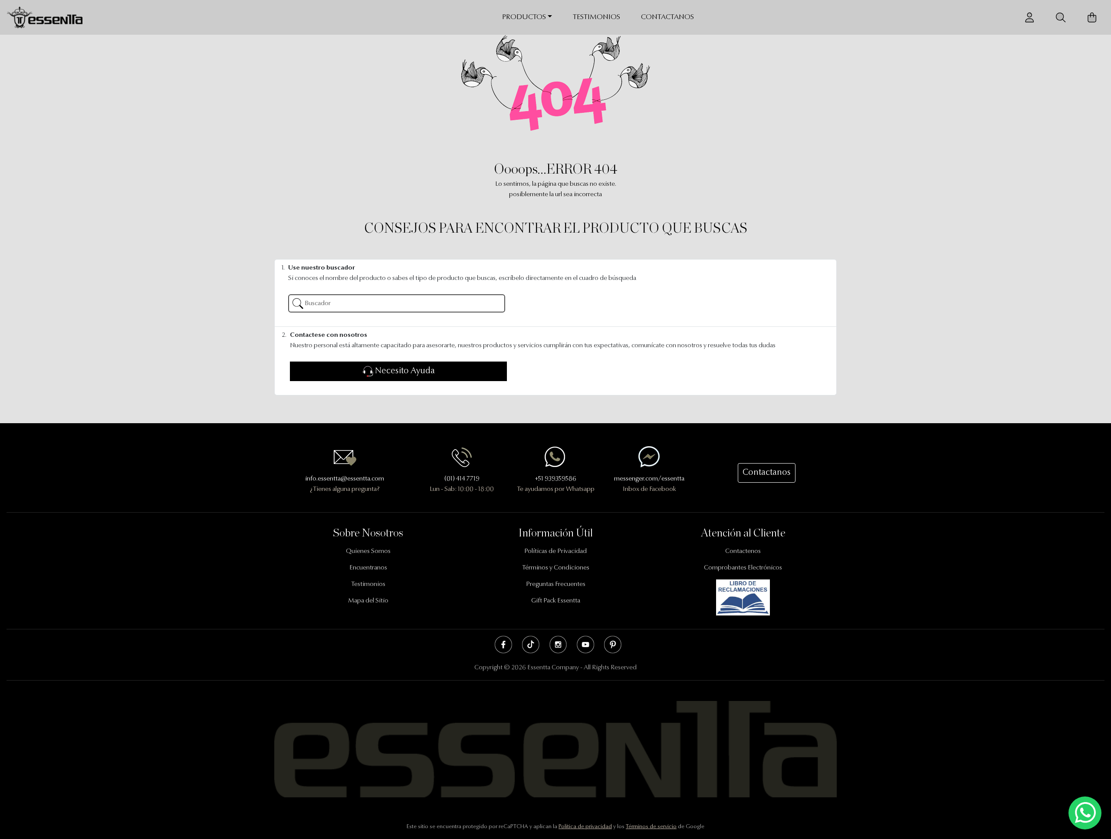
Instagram (558, 644)
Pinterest (612, 644)
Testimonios (596, 17)
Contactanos (667, 17)
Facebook (503, 644)
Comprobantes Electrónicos (743, 568)
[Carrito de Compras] (1092, 17)
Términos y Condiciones (555, 568)
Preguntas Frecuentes (555, 584)
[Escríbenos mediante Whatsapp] (1085, 813)
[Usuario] (1029, 17)
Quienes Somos (368, 551)
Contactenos (743, 551)
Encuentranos (368, 568)
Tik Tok (530, 644)
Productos (524, 17)
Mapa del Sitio (368, 601)
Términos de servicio (651, 826)
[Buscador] (1060, 17)
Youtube (585, 644)
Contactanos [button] (767, 472)
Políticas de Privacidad (555, 551)
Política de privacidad (585, 826)
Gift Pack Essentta (555, 601)
